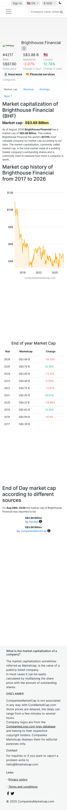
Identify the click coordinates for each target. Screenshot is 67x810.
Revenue (28, 89)
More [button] (7, 96)
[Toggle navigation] (8, 11)
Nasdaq (33, 521)
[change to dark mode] (60, 3)
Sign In (17, 3)
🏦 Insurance (13, 74)
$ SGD (48, 3)
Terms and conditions (23, 786)
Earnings (45, 89)
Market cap (10, 89)
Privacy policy (18, 779)
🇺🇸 (31, 3)
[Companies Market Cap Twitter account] (12, 794)
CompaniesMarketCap (34, 530)
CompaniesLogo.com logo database (30, 726)
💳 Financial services (40, 74)
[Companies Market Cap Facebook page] (8, 794)
